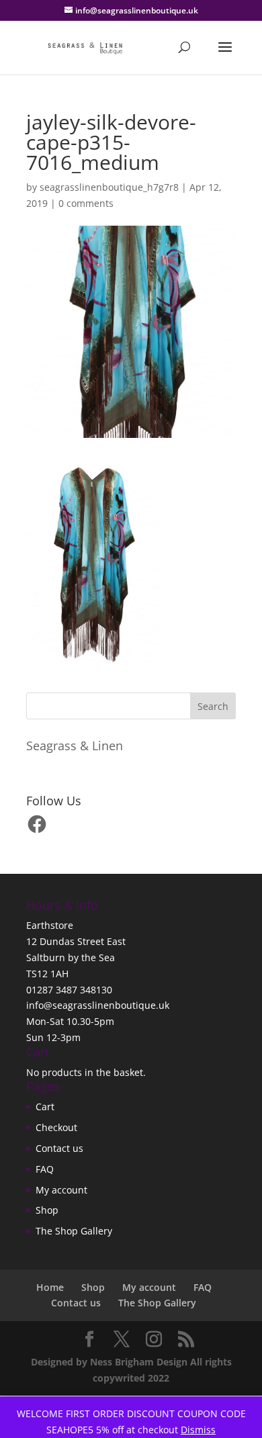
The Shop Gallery (74, 1230)
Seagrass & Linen (74, 745)
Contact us (59, 1148)
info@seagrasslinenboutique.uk (97, 1005)
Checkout (56, 1127)
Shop (47, 1210)
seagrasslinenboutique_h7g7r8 (109, 187)
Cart (45, 1106)
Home (50, 1287)
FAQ (45, 1169)
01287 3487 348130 (69, 989)
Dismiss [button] (198, 1429)
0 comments (86, 203)
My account (61, 1189)
